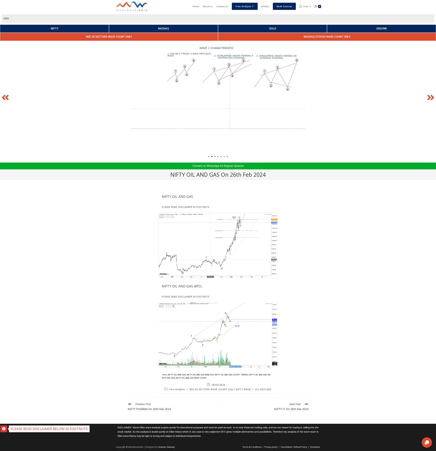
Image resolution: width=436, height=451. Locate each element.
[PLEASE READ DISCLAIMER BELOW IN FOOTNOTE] (3, 428)
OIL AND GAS (263, 389)
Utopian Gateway (166, 447)
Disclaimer (315, 447)
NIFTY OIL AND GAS (177, 374)
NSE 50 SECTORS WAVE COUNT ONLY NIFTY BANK (220, 389)
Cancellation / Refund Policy (294, 447)
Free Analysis (177, 389)
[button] (5, 97)
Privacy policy (271, 447)
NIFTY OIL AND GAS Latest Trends (231, 374)
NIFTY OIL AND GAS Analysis (200, 374)
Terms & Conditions (252, 447)
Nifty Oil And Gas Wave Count (191, 378)
